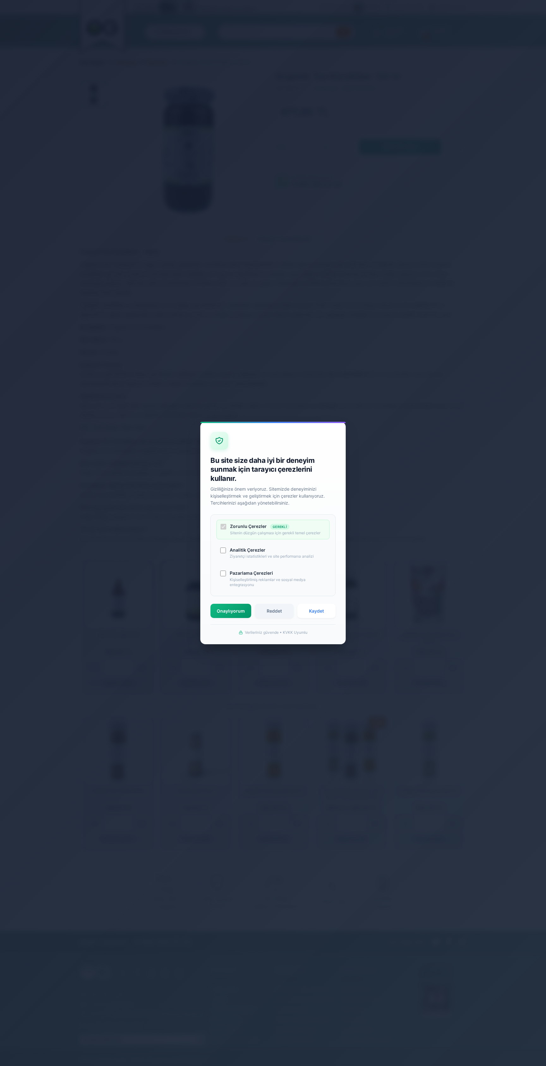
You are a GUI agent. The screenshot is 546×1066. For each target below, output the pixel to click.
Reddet (274, 611)
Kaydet (316, 611)
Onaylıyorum (231, 611)
